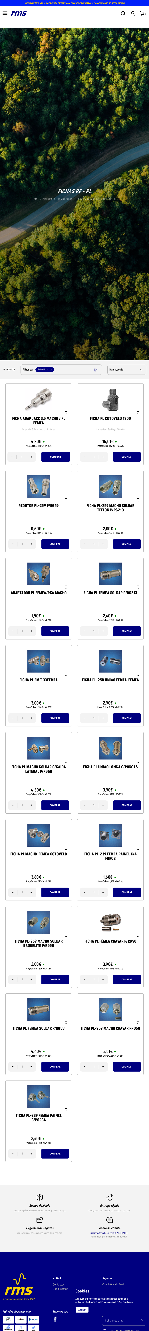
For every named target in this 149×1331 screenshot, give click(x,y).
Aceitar (82, 1309)
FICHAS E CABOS (64, 199)
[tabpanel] (74, 194)
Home (35, 199)
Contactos (59, 1284)
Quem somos (60, 1289)
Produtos (47, 199)
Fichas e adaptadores (87, 199)
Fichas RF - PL (109, 199)
